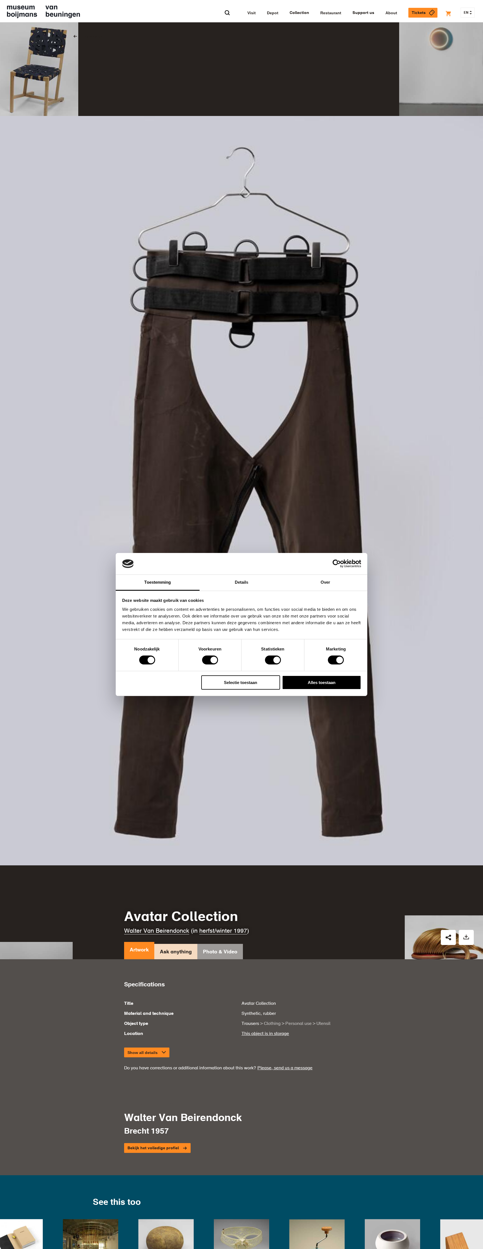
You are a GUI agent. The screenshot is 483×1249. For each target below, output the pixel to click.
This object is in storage (265, 1034)
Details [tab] (241, 582)
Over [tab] (325, 582)
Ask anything (176, 951)
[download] (466, 937)
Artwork (139, 950)
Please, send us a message (284, 1068)
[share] (448, 937)
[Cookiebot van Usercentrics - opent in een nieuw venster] (336, 563)
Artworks (93, 37)
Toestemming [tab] (157, 582)
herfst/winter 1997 (223, 931)
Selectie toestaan (240, 682)
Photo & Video (220, 951)
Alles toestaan (321, 682)
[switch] (210, 660)
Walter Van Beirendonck (156, 931)
